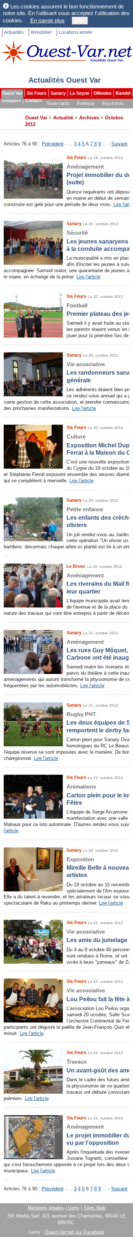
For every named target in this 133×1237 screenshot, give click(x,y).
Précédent (53, 144)
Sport (30, 110)
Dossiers (113, 110)
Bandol (123, 93)
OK (80, 20)
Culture (10, 110)
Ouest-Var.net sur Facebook (75, 1232)
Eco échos (112, 103)
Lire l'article (88, 277)
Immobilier (41, 32)
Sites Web (94, 1208)
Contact (33, 100)
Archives (11, 118)
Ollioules (102, 93)
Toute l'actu (58, 103)
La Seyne (79, 93)
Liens (73, 1208)
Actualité (63, 117)
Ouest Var (12, 93)
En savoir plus (47, 20)
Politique (86, 103)
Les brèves (86, 110)
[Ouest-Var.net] (66, 52)
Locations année (75, 32)
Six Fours (37, 93)
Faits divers (55, 110)
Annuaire (11, 100)
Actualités (14, 32)
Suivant (119, 144)
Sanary (58, 93)
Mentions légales (46, 1208)
